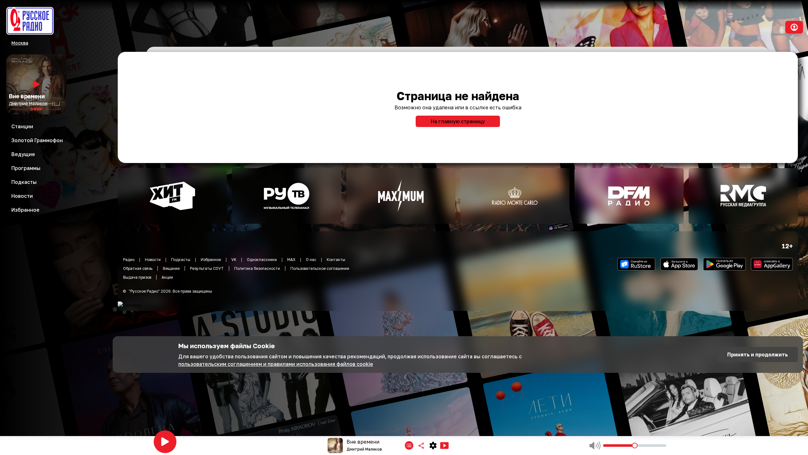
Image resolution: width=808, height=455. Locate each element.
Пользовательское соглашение (319, 268)
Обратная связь (137, 268)
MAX (291, 259)
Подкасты (180, 259)
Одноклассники (262, 259)
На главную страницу (458, 121)
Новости (153, 259)
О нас (311, 259)
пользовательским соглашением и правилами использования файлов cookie (275, 364)
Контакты (336, 259)
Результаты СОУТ (207, 268)
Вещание (171, 268)
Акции (167, 277)
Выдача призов (137, 277)
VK (233, 259)
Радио (128, 259)
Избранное (211, 259)
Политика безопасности (257, 268)
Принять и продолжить (757, 354)
